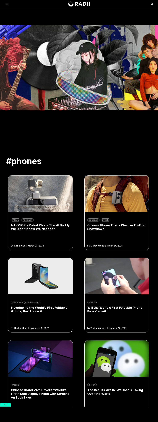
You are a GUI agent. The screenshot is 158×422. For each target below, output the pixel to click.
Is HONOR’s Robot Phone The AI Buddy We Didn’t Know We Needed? (40, 227)
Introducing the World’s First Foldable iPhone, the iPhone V (39, 309)
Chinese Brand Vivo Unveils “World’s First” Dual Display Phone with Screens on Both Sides (40, 393)
